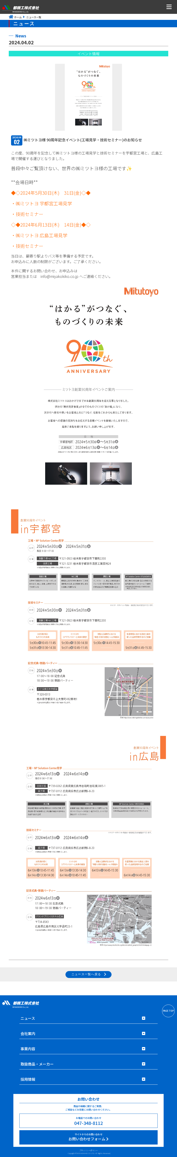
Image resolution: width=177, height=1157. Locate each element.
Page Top (168, 1010)
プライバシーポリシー (88, 1150)
